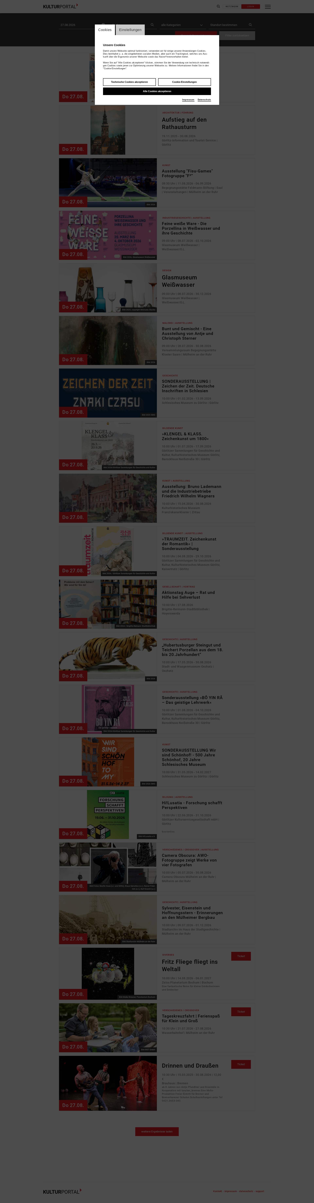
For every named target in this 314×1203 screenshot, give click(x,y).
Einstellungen (130, 30)
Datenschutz (204, 99)
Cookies (105, 30)
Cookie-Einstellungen (184, 82)
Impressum (188, 99)
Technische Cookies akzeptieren (129, 82)
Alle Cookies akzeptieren (157, 91)
